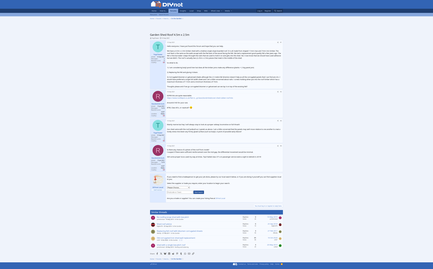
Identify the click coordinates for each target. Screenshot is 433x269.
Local (191, 11)
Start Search (199, 192)
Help (271, 264)
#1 (281, 42)
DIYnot (154, 264)
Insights (183, 11)
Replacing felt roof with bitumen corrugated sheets (180, 231)
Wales (163, 114)
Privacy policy (264, 264)
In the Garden (179, 219)
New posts (153, 15)
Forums (173, 11)
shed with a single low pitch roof (171, 245)
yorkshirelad (161, 219)
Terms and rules (252, 264)
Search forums (164, 15)
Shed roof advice (164, 224)
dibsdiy (159, 233)
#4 (281, 146)
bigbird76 (160, 226)
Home (154, 11)
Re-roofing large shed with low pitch (173, 217)
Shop (199, 11)
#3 (281, 121)
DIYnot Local (220, 198)
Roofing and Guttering (182, 247)
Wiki (206, 11)
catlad (276, 247)
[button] (221, 11)
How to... (163, 11)
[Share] (277, 42)
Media (227, 11)
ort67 (158, 240)
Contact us (242, 264)
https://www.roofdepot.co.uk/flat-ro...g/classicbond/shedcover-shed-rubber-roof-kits (200, 98)
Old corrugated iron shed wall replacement (176, 238)
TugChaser (155, 38)
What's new (215, 11)
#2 (281, 92)
